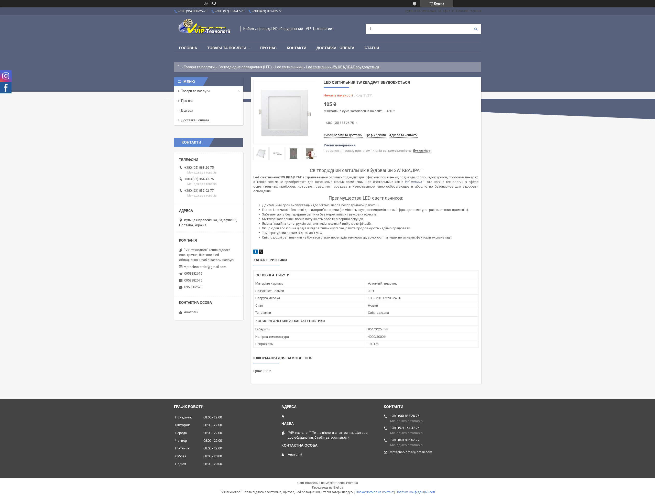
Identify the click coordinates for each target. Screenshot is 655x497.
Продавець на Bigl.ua (327, 487)
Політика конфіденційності (415, 492)
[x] (261, 252)
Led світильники (288, 67)
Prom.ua (352, 483)
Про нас (268, 48)
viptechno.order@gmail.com (205, 267)
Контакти (296, 48)
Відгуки (187, 110)
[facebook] (255, 252)
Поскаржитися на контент (375, 492)
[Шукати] (476, 29)
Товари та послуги (226, 48)
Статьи (372, 48)
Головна (188, 48)
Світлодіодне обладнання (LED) (245, 67)
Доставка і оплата (335, 48)
